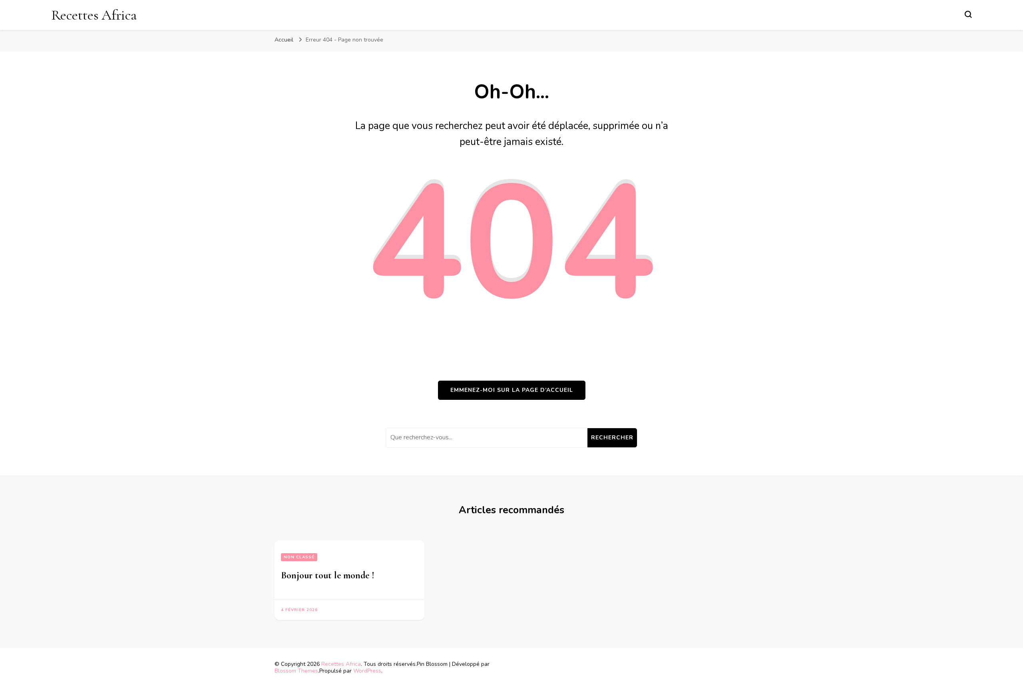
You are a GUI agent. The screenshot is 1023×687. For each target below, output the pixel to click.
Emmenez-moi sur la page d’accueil (511, 390)
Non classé (299, 557)
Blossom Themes (296, 671)
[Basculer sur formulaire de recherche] (968, 14)
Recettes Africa (94, 15)
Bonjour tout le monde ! (327, 575)
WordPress (367, 671)
